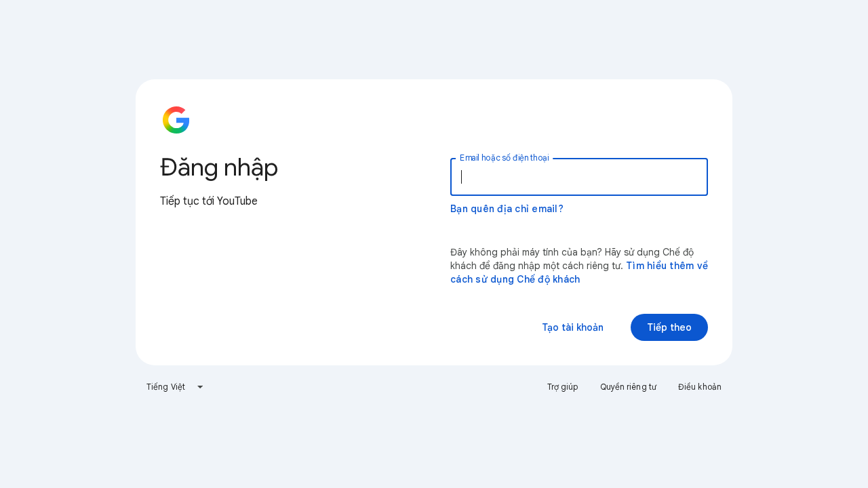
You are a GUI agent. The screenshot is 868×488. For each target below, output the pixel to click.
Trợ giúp (562, 387)
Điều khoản (700, 387)
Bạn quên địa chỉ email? (507, 209)
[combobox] (175, 387)
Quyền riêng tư (628, 387)
